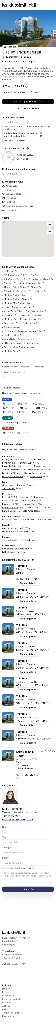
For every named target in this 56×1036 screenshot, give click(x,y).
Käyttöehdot (8, 1016)
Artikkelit (6, 1006)
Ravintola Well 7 (26, 463)
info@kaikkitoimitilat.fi (12, 954)
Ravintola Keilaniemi (11, 466)
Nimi (4, 827)
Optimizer (6, 1002)
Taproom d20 (8, 488)
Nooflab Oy (24, 938)
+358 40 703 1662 (11, 958)
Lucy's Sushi (36, 476)
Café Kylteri (28, 511)
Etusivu (5, 992)
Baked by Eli (8, 504)
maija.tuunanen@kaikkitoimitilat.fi (17, 819)
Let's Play (6, 463)
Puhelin (5, 858)
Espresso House (10, 507)
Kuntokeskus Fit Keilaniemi (14, 548)
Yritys (4, 837)
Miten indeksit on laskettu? (15, 140)
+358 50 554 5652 (11, 816)
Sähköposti (7, 847)
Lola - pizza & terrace (12, 476)
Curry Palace (34, 466)
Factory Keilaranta (10, 459)
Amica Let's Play (34, 459)
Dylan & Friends (31, 473)
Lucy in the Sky (9, 473)
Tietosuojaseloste (10, 1013)
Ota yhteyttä (8, 995)
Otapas (5, 485)
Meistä (5, 1009)
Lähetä (26, 889)
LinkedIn (6, 989)
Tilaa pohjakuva (28, 583)
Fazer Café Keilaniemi (12, 497)
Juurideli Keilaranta (11, 469)
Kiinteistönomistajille (11, 999)
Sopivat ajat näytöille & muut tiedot (18, 868)
